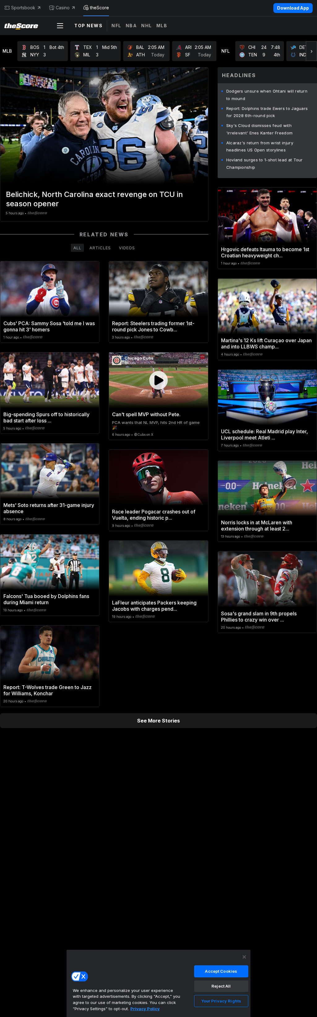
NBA (131, 25)
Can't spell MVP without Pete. (146, 414)
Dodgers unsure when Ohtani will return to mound (266, 95)
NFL (116, 25)
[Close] (244, 957)
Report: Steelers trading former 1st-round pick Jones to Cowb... (153, 326)
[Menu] (60, 25)
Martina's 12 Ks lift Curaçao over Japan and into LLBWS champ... (266, 343)
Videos (127, 247)
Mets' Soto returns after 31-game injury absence (48, 508)
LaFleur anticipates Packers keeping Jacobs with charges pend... (154, 606)
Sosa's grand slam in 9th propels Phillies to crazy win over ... (259, 616)
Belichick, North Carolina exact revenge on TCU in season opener (94, 199)
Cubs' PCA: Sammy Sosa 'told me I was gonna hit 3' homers (49, 326)
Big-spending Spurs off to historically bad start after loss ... (46, 417)
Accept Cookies (221, 971)
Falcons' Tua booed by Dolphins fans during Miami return (46, 599)
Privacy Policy (145, 1008)
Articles (100, 247)
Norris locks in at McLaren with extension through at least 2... (256, 525)
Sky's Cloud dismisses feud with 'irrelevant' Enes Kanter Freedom (259, 129)
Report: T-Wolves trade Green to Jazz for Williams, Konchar (47, 690)
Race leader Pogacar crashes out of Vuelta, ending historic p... (153, 514)
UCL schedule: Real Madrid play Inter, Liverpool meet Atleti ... (264, 434)
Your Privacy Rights (221, 1000)
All (77, 247)
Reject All (221, 986)
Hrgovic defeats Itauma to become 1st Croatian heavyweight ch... (265, 252)
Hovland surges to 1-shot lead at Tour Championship (264, 163)
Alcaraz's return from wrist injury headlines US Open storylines (259, 146)
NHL (146, 25)
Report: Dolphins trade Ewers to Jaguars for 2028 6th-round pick (267, 112)
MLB (161, 25)
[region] (158, 983)
